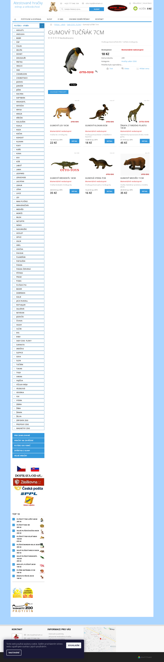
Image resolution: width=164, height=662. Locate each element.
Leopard (20, 173)
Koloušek (20, 122)
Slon (18, 360)
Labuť (19, 165)
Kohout (20, 137)
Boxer (19, 289)
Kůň (18, 161)
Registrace (147, 3)
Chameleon (21, 74)
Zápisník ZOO (22, 420)
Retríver (20, 313)
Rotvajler (21, 305)
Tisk (111, 68)
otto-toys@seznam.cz (34, 635)
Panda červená (23, 269)
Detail (74, 141)
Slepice (19, 352)
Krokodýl (21, 102)
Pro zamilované (22, 435)
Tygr (18, 372)
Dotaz (127, 68)
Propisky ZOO (22, 424)
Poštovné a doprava (31, 19)
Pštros (19, 273)
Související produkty (58, 92)
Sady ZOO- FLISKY (23, 341)
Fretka (19, 62)
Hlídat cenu (144, 68)
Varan (19, 376)
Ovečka (19, 249)
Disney (19, 54)
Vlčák (19, 329)
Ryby (18, 337)
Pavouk (19, 253)
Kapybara (20, 98)
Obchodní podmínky (56, 634)
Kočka (19, 133)
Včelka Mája (22, 384)
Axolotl (20, 30)
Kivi (18, 157)
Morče (19, 213)
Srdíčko (20, 348)
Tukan (19, 368)
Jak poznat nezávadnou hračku (60, 636)
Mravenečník (22, 205)
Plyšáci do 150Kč (22, 445)
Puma (18, 281)
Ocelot (19, 233)
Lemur (19, 185)
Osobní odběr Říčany (79, 19)
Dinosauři (21, 58)
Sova (18, 356)
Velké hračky (20, 455)
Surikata (20, 345)
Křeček (19, 118)
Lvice (18, 193)
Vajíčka (19, 380)
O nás (60, 19)
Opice (18, 237)
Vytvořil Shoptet (146, 657)
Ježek (18, 90)
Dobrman (20, 293)
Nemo (19, 225)
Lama (18, 169)
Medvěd (20, 209)
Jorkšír (19, 86)
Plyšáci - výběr (21, 25)
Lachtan (20, 181)
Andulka (20, 34)
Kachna (19, 94)
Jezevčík (20, 317)
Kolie (18, 297)
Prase (19, 277)
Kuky (18, 145)
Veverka (20, 392)
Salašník (20, 309)
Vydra (19, 400)
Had (18, 70)
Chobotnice (21, 78)
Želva (18, 416)
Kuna (18, 153)
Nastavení (14, 652)
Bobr (18, 38)
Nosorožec (21, 229)
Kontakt (99, 19)
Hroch (19, 66)
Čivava (19, 321)
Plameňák (21, 257)
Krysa (19, 110)
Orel (18, 245)
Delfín (19, 50)
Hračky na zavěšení (23, 440)
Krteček (20, 106)
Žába (18, 408)
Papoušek (20, 261)
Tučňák (19, 364)
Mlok (18, 217)
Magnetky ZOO (23, 428)
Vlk (17, 396)
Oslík (18, 241)
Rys (17, 333)
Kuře (18, 149)
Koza (18, 130)
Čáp (18, 42)
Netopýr (20, 221)
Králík (19, 114)
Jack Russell (22, 301)
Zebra (19, 404)
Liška (18, 189)
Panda (19, 265)
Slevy (49, 19)
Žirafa (19, 412)
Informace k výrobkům (57, 639)
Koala (19, 126)
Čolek (19, 46)
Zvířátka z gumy (22, 450)
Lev (17, 197)
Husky (19, 325)
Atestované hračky (28, 4)
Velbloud (20, 388)
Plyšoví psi (21, 285)
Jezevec (19, 82)
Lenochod (21, 177)
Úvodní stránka (15, 19)
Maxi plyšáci (22, 201)
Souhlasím (73, 645)
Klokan (19, 141)
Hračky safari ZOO (129, 61)
